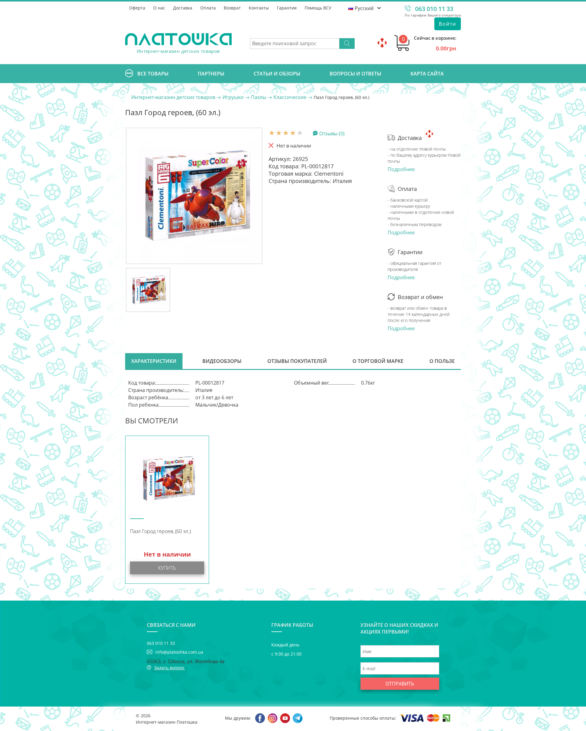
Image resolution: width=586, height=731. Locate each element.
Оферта (137, 8)
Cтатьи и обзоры (277, 73)
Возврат (232, 8)
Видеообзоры (221, 361)
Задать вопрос (169, 668)
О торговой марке (378, 361)
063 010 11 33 (434, 9)
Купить (167, 568)
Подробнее (401, 169)
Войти (447, 23)
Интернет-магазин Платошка (166, 722)
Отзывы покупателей (297, 361)
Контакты (259, 8)
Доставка (182, 8)
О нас (159, 8)
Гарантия (287, 8)
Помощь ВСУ (318, 8)
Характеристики (153, 361)
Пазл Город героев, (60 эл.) (160, 531)
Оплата (208, 8)
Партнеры (211, 73)
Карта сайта (427, 73)
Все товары (152, 73)
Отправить (399, 683)
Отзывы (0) (332, 133)
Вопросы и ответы (355, 73)
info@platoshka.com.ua (179, 652)
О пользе (442, 361)
